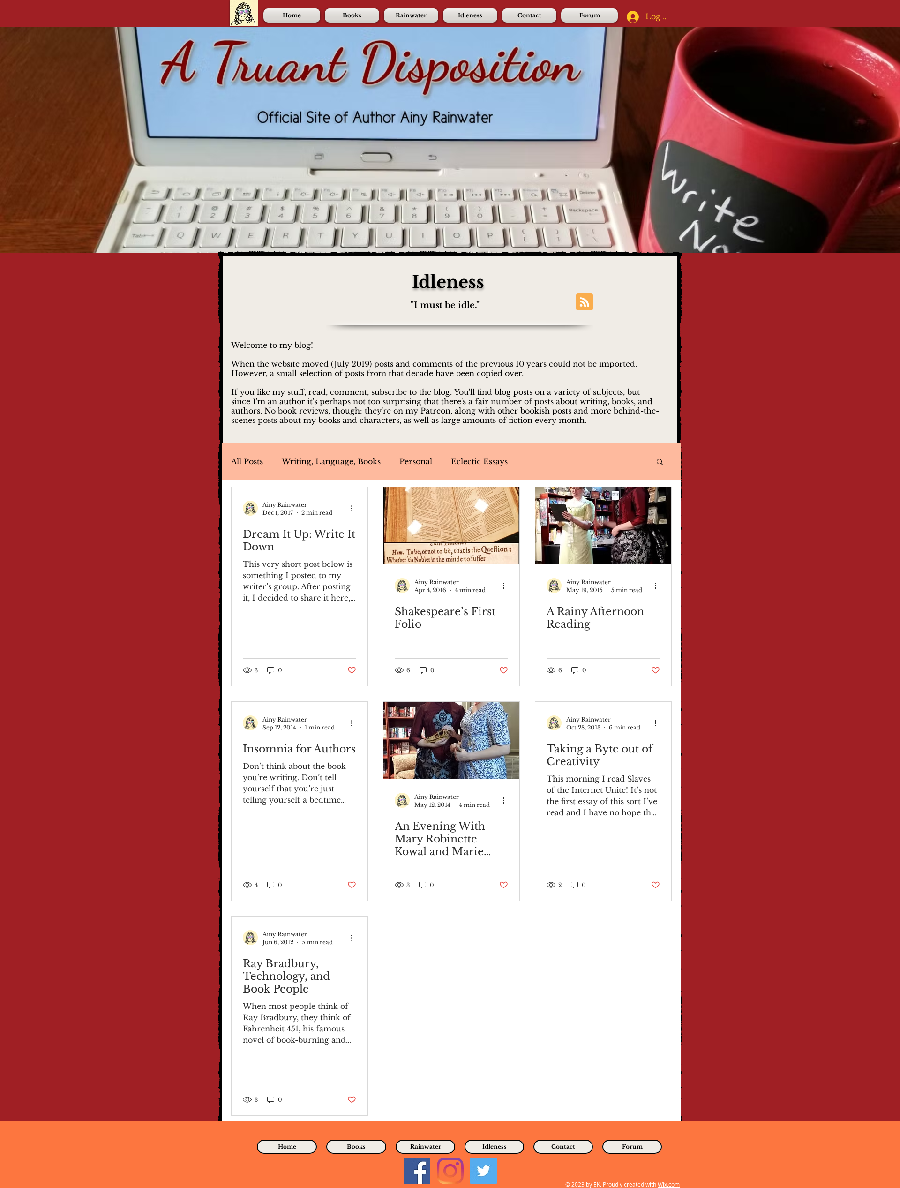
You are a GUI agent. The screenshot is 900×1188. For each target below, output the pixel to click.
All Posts (247, 461)
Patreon (435, 410)
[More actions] (354, 508)
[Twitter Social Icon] (483, 1171)
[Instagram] (450, 1171)
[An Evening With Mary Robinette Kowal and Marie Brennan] (451, 740)
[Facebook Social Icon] (417, 1171)
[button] (659, 462)
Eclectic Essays (479, 461)
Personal (415, 461)
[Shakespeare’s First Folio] (451, 525)
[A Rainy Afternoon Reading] (603, 525)
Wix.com (669, 1184)
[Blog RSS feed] (584, 302)
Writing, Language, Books (331, 461)
